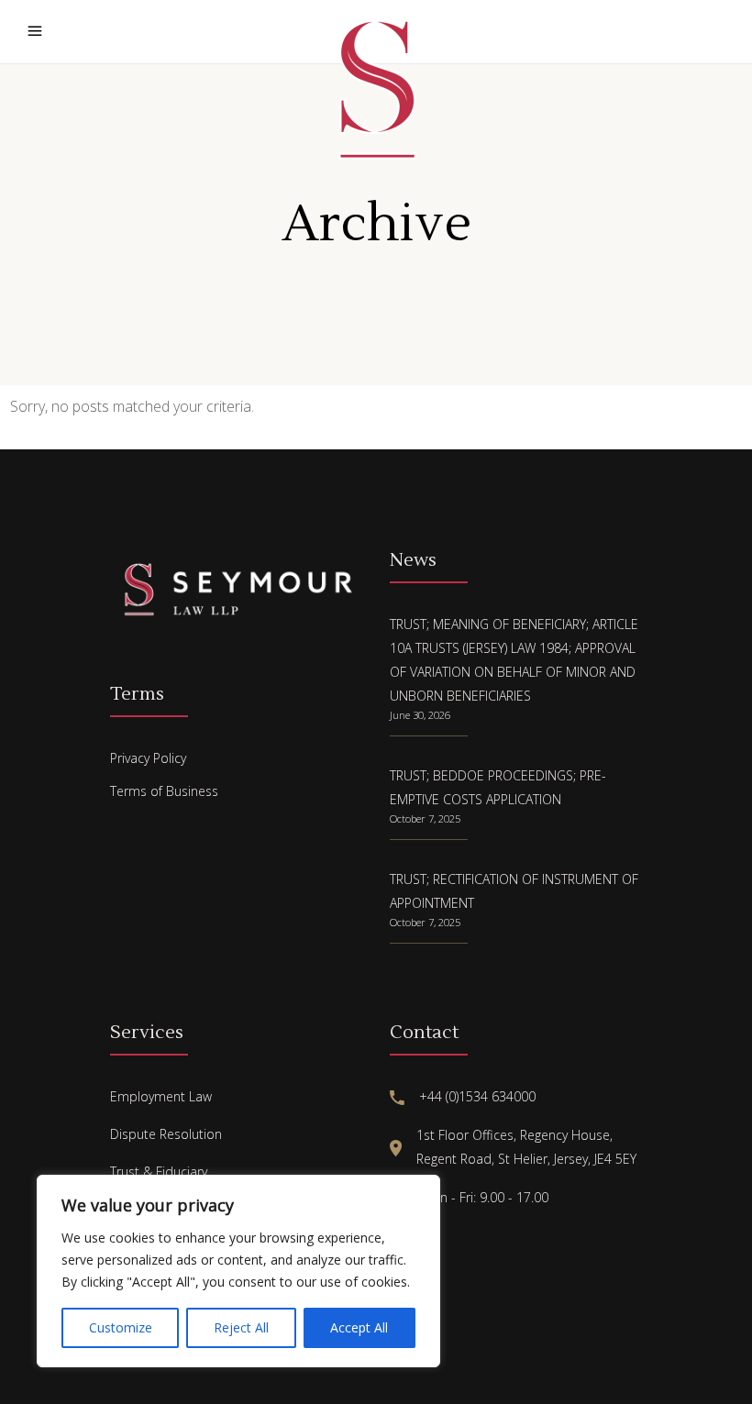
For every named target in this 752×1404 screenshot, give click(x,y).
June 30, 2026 (420, 715)
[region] (238, 1271)
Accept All (359, 1327)
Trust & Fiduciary (158, 1171)
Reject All (241, 1327)
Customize (120, 1327)
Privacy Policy (148, 758)
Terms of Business (164, 791)
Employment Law (161, 1096)
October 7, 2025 (425, 818)
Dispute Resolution (166, 1134)
